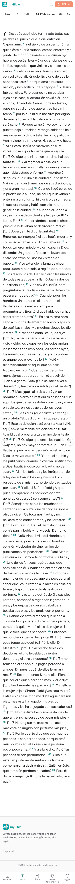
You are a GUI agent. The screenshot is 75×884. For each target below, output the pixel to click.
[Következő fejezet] (70, 442)
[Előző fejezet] (4, 442)
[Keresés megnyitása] (51, 4)
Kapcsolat (8, 851)
